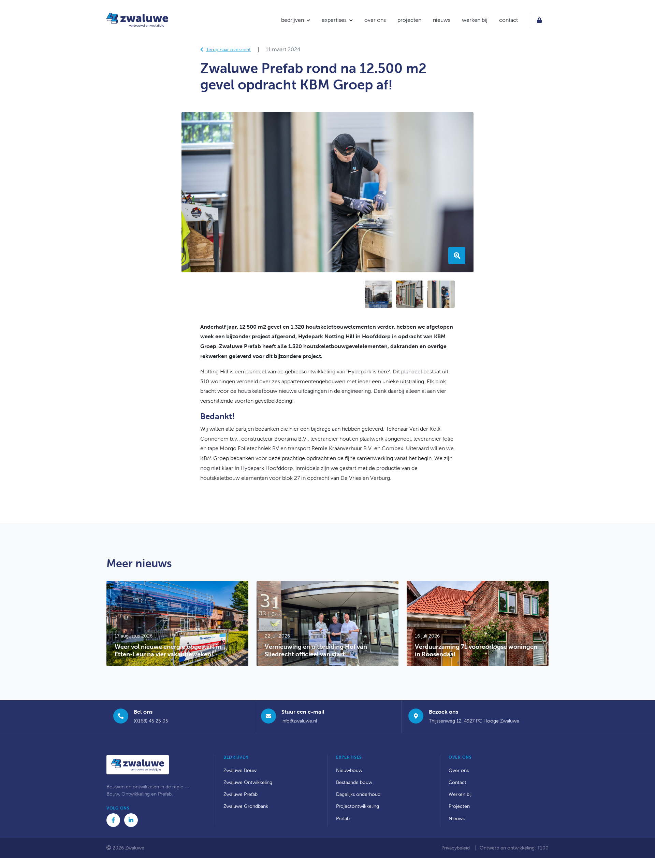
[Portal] (539, 20)
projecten (409, 20)
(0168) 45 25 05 (151, 721)
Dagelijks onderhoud (358, 794)
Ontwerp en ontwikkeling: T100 (514, 847)
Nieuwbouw (349, 770)
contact (508, 20)
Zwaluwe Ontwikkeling (247, 782)
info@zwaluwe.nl (299, 721)
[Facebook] (113, 820)
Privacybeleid (456, 847)
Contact (457, 782)
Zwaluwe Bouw (240, 770)
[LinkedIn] (131, 820)
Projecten (459, 806)
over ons (375, 20)
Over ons (459, 770)
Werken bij (460, 794)
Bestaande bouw (354, 782)
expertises (334, 20)
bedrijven (292, 20)
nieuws (441, 20)
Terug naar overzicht (228, 49)
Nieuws (457, 818)
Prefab (343, 818)
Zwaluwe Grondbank (245, 806)
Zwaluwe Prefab (240, 794)
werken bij (474, 20)
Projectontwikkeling (357, 806)
